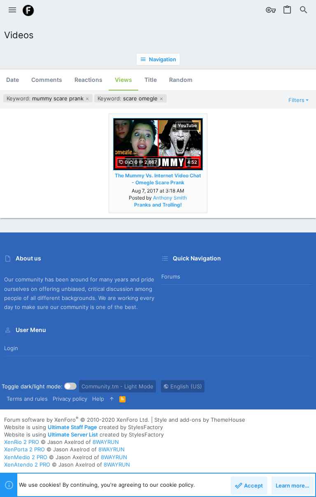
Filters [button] (296, 100)
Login (11, 348)
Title (150, 79)
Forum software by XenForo (76, 419)
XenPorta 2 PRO (24, 449)
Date (12, 79)
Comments (46, 79)
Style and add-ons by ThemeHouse (199, 419)
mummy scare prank (46, 98)
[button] (12, 10)
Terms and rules (27, 398)
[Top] (112, 398)
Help (98, 398)
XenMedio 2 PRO (25, 457)
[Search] (303, 10)
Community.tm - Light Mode (117, 386)
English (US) (185, 386)
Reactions (88, 79)
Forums (170, 276)
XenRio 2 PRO (21, 442)
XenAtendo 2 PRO (27, 464)
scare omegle (128, 98)
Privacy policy (70, 398)
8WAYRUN (106, 442)
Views (123, 79)
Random (181, 79)
